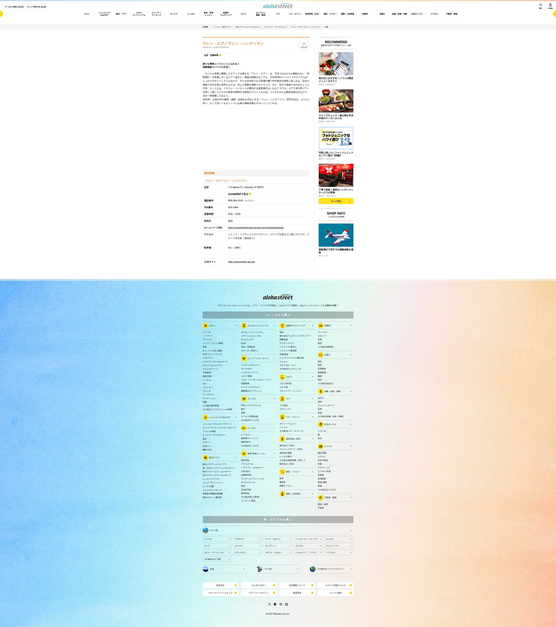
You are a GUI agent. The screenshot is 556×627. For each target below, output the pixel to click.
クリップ (304, 47)
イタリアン (208, 358)
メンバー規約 (335, 593)
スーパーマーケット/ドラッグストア (219, 427)
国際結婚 (283, 339)
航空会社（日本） (287, 464)
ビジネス (328, 446)
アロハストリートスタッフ (220, 593)
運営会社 (220, 585)
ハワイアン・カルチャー (252, 467)
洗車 (320, 339)
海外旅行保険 (285, 453)
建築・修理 (323, 504)
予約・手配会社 (248, 347)
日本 (212, 569)
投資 (320, 413)
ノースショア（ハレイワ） (307, 539)
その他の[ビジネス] (326, 490)
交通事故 (322, 369)
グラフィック (324, 467)
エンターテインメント (213, 482)
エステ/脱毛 (246, 376)
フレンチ (207, 391)
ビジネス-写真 (324, 471)
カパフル (299, 546)
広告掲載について (297, 585)
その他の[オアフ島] (212, 559)
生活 (320, 438)
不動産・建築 (330, 497)
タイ (205, 383)
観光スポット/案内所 (212, 497)
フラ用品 (283, 405)
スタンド (322, 336)
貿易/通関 (322, 482)
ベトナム (207, 380)
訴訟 (320, 361)
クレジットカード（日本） (291, 449)
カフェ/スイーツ (210, 369)
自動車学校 (246, 475)
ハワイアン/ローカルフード (215, 361)
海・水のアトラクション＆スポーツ (219, 468)
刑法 (320, 380)
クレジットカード (326, 405)
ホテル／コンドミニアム (252, 332)
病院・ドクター (293, 472)
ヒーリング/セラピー (250, 387)
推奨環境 (297, 593)
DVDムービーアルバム (251, 405)
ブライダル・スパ (287, 365)
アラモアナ (239, 539)
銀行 (243, 409)
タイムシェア (247, 339)
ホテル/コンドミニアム (258, 325)
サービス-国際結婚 (249, 416)
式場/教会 (283, 354)
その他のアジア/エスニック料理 (217, 409)
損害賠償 (322, 372)
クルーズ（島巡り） (250, 350)
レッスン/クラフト (211, 479)
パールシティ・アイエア (306, 552)
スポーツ (207, 442)
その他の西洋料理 (211, 405)
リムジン (283, 361)
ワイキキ (208, 539)
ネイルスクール (248, 482)
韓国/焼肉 (207, 376)
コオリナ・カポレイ (273, 552)
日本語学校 (246, 490)
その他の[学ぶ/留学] (250, 497)
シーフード (208, 336)
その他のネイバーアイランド (330, 569)
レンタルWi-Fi (285, 456)
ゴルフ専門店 (285, 383)
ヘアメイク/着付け (288, 347)
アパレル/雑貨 (209, 431)
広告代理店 (323, 460)
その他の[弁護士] (325, 383)
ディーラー (323, 332)
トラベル (322, 431)
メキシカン (208, 387)
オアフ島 (214, 530)
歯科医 (282, 482)
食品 (205, 439)
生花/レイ (207, 446)
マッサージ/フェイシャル (252, 478)
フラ (288, 399)
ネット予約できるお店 (36, 7)
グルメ (212, 325)
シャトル (283, 427)
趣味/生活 (207, 450)
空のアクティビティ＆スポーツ (217, 475)
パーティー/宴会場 (288, 350)
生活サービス (330, 424)
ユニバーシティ (332, 546)
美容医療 (245, 383)
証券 (320, 409)
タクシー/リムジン (288, 423)
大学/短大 (245, 471)
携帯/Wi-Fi (245, 442)
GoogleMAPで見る (238, 194)
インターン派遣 (248, 501)
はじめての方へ (259, 585)
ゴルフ (289, 377)
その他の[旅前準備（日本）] (292, 460)
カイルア (330, 539)
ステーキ (207, 332)
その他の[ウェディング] (290, 369)
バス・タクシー (293, 417)
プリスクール (247, 464)
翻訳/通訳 (322, 453)
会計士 (321, 398)
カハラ (207, 546)
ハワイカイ (331, 552)
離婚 (320, 376)
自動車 (327, 325)
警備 (320, 486)
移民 (320, 365)
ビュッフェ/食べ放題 (212, 350)
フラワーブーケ (286, 343)
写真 (281, 332)
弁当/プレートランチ (212, 354)
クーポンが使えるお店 (14, 7)
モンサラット (271, 546)
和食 (205, 347)
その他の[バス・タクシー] (291, 431)
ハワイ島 (268, 569)
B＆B (243, 343)
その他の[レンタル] (249, 445)
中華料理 (207, 372)
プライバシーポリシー (259, 593)
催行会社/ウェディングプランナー (295, 336)
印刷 (320, 464)
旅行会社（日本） (287, 445)
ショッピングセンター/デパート (217, 424)
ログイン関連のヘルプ (335, 585)
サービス (252, 399)
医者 (281, 478)
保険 (320, 402)
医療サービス (285, 486)
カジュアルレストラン (213, 365)
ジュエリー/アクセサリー (214, 435)
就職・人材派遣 (293, 493)
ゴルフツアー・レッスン (290, 391)
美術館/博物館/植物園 (213, 493)
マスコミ (322, 456)
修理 (320, 343)
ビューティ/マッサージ (258, 358)
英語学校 (245, 460)
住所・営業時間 (211, 55)
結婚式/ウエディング (295, 325)
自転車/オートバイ (249, 438)
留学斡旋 (245, 493)
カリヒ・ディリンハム (214, 552)
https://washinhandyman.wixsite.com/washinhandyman (256, 227)
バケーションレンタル (251, 336)
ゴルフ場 (283, 387)
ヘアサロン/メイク (249, 372)
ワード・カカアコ (272, 539)
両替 (243, 413)
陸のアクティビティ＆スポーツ (217, 471)
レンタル (252, 428)
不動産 (321, 508)
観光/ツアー (214, 457)
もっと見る (336, 201)
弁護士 (327, 354)
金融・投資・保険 (332, 391)
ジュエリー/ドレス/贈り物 (291, 358)
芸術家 (321, 475)
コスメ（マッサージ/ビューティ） (256, 380)
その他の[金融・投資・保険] (330, 416)
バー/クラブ (208, 394)
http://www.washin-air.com (241, 261)
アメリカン (208, 339)
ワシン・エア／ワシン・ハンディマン (233, 43)
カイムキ (238, 546)
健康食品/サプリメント (251, 391)
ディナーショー (210, 398)
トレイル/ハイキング (212, 490)
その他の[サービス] (249, 420)
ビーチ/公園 (208, 486)
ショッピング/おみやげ (219, 417)
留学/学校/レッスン (257, 453)
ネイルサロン (247, 369)
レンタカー (246, 434)
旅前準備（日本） (294, 439)
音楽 (243, 486)
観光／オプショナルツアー (215, 464)
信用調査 (322, 478)
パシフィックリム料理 (213, 343)
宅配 (205, 402)
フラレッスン (285, 409)
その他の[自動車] (325, 347)
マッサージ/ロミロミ (250, 365)
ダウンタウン (240, 552)
